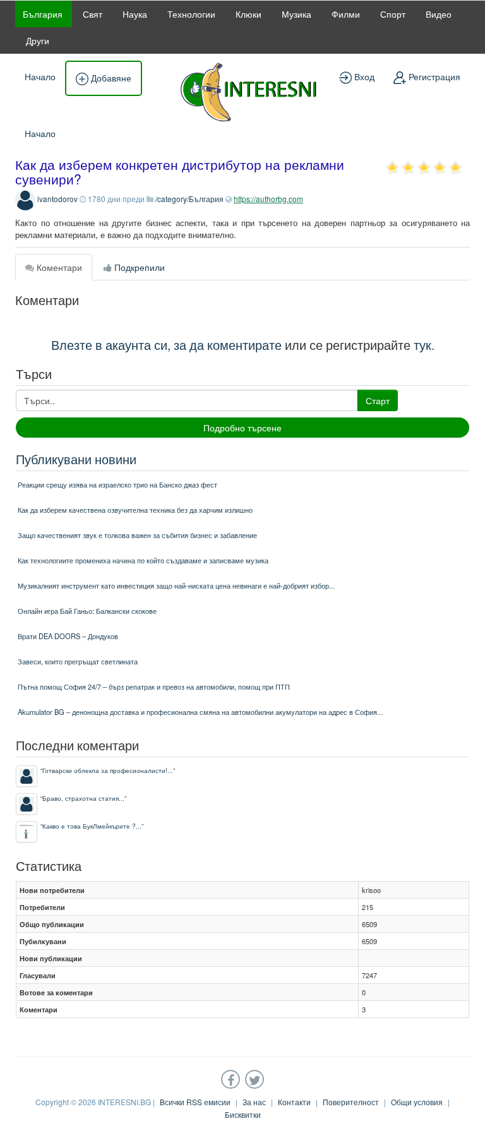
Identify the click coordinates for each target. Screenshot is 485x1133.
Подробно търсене (242, 427)
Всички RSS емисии (195, 1101)
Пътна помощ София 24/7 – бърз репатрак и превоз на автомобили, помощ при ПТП (154, 686)
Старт (378, 400)
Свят (92, 14)
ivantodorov (57, 198)
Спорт (392, 14)
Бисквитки (243, 1114)
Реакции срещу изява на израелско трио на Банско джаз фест (117, 484)
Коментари (58, 267)
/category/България (189, 198)
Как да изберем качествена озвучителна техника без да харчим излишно (135, 510)
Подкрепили (138, 267)
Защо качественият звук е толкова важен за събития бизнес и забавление (137, 535)
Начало (40, 76)
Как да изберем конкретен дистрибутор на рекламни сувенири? (179, 171)
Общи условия (417, 1101)
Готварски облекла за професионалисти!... (107, 770)
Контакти (294, 1101)
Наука (135, 14)
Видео (439, 14)
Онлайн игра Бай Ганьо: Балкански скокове (87, 611)
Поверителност (351, 1101)
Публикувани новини (76, 459)
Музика (296, 14)
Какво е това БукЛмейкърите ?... (91, 825)
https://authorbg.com (268, 198)
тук (422, 344)
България (43, 14)
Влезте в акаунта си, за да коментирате (166, 344)
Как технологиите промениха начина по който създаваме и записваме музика (143, 560)
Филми (346, 14)
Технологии (191, 14)
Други (37, 40)
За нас (254, 1101)
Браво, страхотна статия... (83, 798)
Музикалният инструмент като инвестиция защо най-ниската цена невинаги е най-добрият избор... (176, 585)
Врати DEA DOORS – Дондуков (68, 636)
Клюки (248, 14)
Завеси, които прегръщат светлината (78, 661)
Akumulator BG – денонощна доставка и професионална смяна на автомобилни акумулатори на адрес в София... (200, 712)
